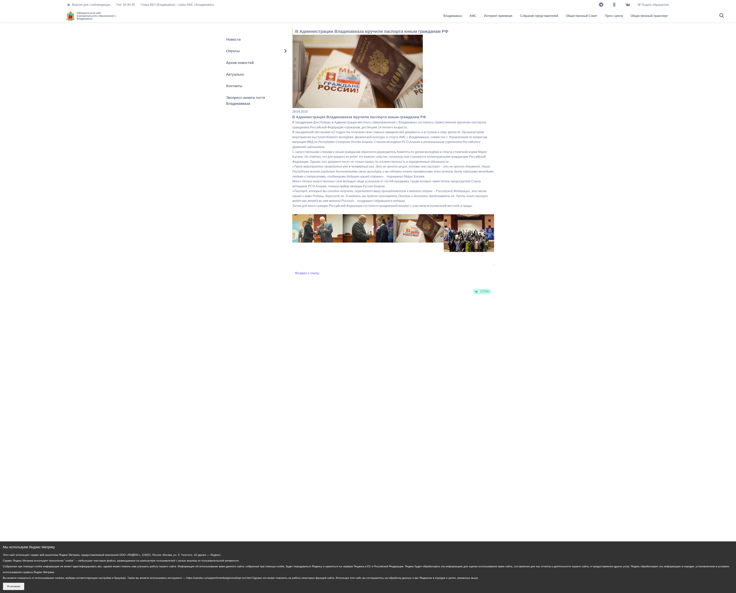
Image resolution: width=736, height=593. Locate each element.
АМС (472, 15)
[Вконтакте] (628, 5)
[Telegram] (601, 5)
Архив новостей (240, 63)
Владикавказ (453, 15)
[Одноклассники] (614, 5)
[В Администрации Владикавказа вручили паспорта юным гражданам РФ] (317, 241)
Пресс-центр (614, 15)
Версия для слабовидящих (91, 4)
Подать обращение (655, 4)
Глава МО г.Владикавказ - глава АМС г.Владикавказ (177, 4)
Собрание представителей (539, 15)
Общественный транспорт (649, 15)
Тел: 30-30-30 (125, 4)
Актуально (235, 74)
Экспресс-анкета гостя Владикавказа (245, 101)
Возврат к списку (307, 273)
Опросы (233, 51)
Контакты (234, 86)
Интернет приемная (498, 15)
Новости (233, 39)
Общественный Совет (581, 15)
